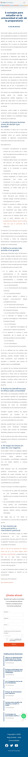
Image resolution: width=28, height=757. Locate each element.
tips (2, 582)
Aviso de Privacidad (14, 750)
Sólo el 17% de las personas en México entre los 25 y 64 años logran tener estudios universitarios (14, 551)
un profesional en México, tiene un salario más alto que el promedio (15, 221)
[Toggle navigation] (23, 3)
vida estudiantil (8, 582)
